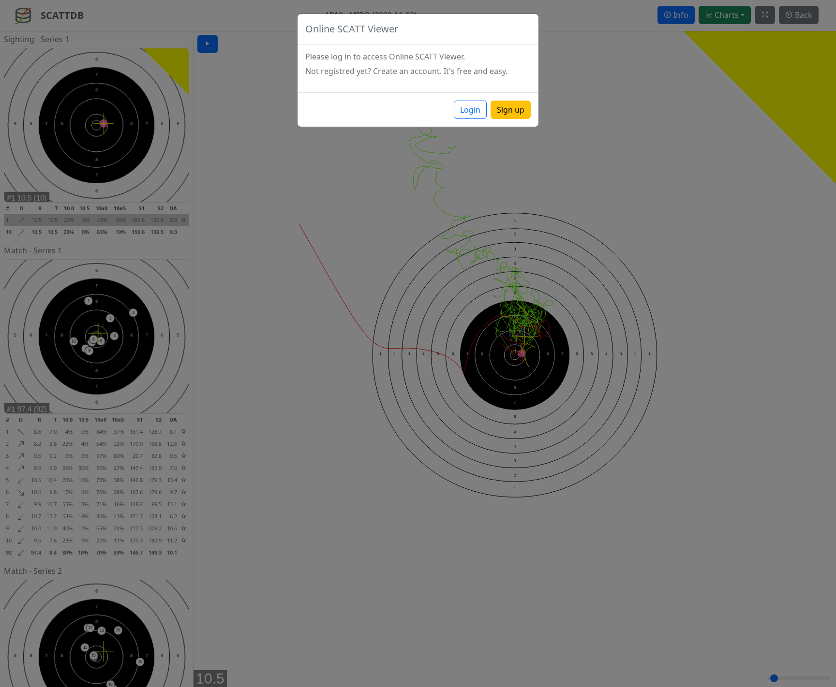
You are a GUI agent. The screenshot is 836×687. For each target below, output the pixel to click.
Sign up (510, 109)
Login (470, 109)
